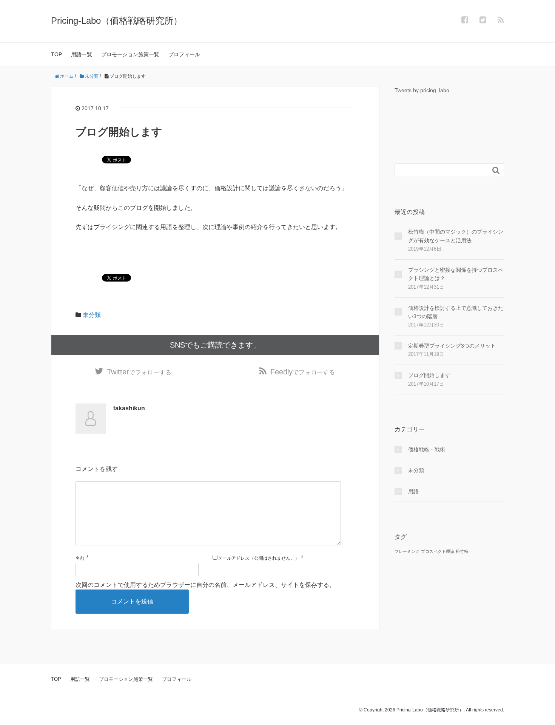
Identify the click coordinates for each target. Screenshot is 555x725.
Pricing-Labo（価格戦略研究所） (116, 20)
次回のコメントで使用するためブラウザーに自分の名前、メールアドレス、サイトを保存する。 (205, 585)
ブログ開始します (429, 375)
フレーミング (407, 551)
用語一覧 (81, 54)
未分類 (92, 315)
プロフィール (184, 54)
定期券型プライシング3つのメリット (452, 346)
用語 (413, 491)
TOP (56, 54)
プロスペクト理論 (437, 551)
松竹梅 (462, 551)
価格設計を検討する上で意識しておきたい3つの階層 (455, 312)
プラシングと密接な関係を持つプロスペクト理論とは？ (455, 274)
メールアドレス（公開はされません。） (258, 558)
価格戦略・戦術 (426, 449)
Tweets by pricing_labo (422, 90)
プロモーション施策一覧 (130, 54)
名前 (80, 558)
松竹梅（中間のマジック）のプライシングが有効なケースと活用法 (455, 236)
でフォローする (139, 372)
